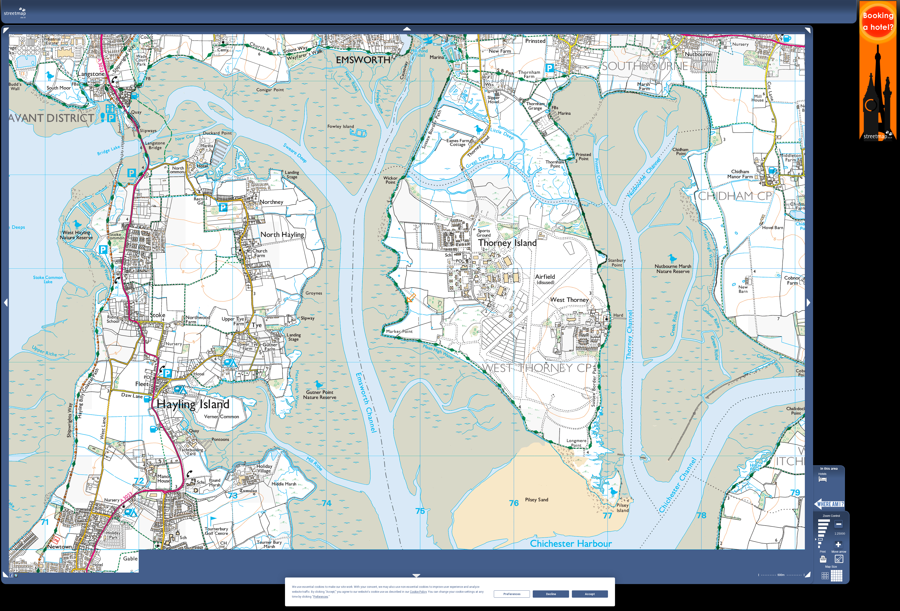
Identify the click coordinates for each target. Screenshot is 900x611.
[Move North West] (5, 29)
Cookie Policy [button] (418, 591)
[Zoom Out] (839, 524)
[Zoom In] (839, 545)
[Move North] (407, 29)
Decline (551, 594)
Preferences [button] (320, 596)
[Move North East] (809, 29)
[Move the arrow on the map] (839, 557)
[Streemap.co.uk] (15, 10)
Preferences (512, 594)
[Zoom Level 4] (822, 535)
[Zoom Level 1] (822, 547)
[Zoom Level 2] (822, 543)
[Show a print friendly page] (823, 557)
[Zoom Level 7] (822, 524)
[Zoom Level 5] (822, 532)
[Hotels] (822, 478)
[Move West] (5, 302)
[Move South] (416, 576)
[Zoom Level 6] (822, 528)
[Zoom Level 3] (822, 539)
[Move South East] (809, 574)
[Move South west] (4, 574)
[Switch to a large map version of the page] (832, 575)
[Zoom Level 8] (822, 520)
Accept (590, 594)
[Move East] (809, 302)
